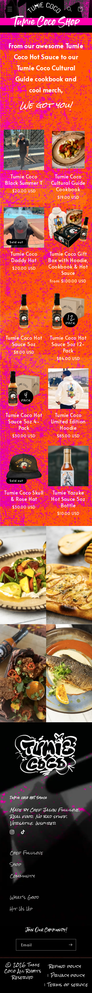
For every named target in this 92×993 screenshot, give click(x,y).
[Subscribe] (70, 945)
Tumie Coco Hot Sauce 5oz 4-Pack (23, 421)
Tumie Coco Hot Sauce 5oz (23, 341)
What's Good (24, 897)
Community (22, 876)
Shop (15, 864)
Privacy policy (68, 975)
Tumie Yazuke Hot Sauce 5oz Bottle (68, 499)
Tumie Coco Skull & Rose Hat (24, 495)
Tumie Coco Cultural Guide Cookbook (68, 182)
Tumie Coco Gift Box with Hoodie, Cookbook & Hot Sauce (68, 263)
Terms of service (67, 984)
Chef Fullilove (26, 852)
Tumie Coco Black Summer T (24, 179)
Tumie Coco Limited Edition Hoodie (68, 421)
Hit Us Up (21, 908)
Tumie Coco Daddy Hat (23, 257)
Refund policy (65, 966)
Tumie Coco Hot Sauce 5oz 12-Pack (68, 344)
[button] (9, 9)
